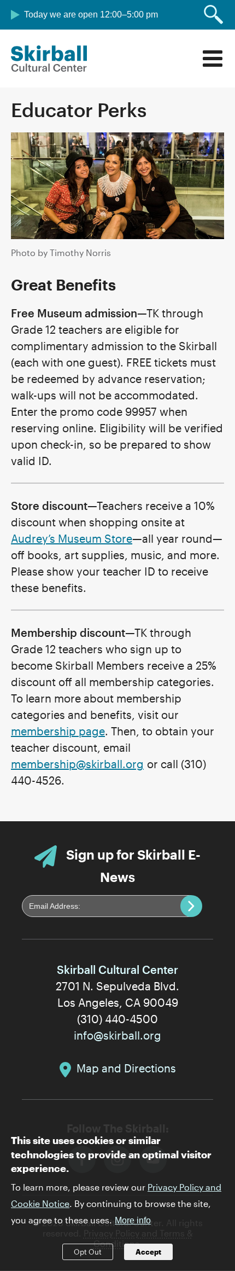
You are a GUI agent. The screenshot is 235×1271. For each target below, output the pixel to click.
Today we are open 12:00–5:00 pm (91, 14)
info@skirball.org (117, 1035)
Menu (212, 58)
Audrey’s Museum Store (71, 538)
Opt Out (88, 1251)
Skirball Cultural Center (49, 58)
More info (133, 1220)
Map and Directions (126, 1068)
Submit (191, 906)
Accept (148, 1251)
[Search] (213, 14)
